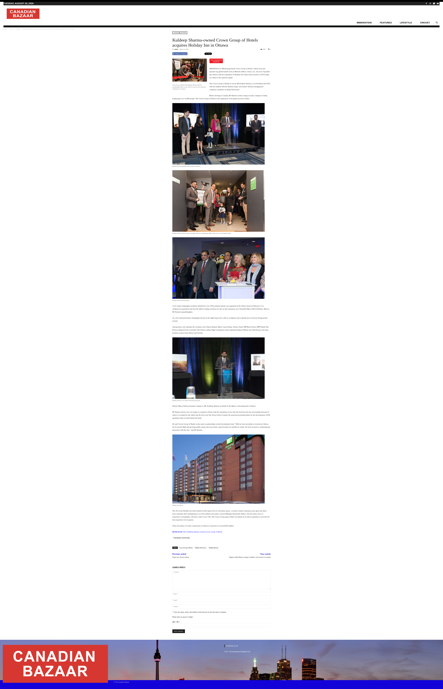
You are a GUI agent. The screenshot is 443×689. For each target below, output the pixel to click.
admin (176, 49)
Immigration (364, 22)
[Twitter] (434, 3)
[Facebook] (426, 3)
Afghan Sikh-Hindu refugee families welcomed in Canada (250, 557)
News (11, 29)
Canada (17, 29)
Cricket (425, 22)
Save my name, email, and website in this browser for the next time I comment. (200, 612)
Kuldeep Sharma (213, 547)
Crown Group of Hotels (186, 547)
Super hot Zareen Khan (180, 557)
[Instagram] (430, 3)
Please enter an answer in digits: (182, 617)
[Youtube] (438, 3)
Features (386, 22)
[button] (437, 22)
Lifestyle (406, 22)
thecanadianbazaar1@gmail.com (239, 651)
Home (5, 29)
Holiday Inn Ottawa (200, 547)
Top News (183, 32)
